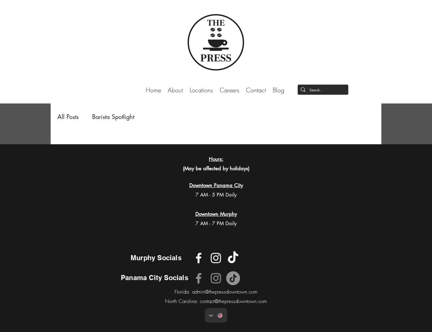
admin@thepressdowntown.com (225, 292)
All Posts (68, 117)
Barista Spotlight (113, 117)
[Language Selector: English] (216, 315)
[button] (201, 90)
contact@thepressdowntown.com (233, 301)
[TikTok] (233, 278)
